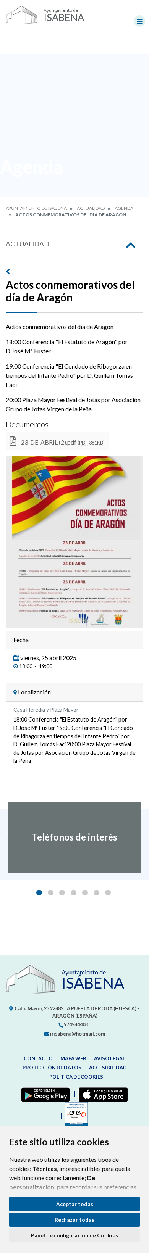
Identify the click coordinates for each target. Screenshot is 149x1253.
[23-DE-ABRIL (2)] (74, 542)
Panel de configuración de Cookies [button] (74, 1235)
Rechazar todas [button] (74, 1219)
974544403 (75, 1024)
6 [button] (96, 892)
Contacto (38, 1058)
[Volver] (74, 271)
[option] (74, 837)
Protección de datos (52, 1068)
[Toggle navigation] (139, 21)
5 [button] (85, 892)
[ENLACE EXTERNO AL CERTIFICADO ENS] (74, 1116)
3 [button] (62, 892)
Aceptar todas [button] (74, 1204)
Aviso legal (109, 1058)
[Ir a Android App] (44, 1094)
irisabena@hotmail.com (77, 1034)
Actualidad (91, 208)
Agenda (124, 208)
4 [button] (73, 892)
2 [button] (50, 892)
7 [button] (108, 892)
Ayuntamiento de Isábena (36, 208)
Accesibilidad (108, 1068)
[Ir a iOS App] (101, 1094)
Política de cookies (76, 1077)
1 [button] (39, 892)
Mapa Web (73, 1058)
